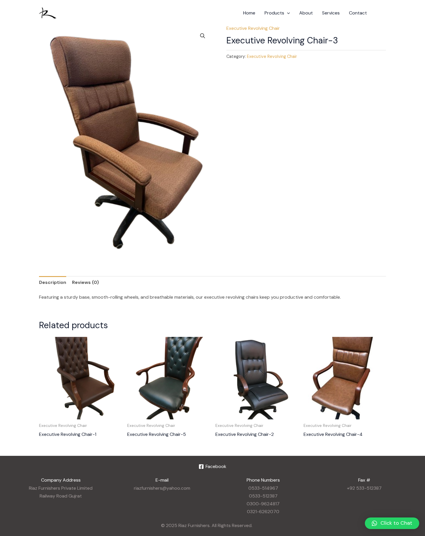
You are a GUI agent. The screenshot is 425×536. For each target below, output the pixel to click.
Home (249, 13)
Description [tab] (52, 282)
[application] (287, 13)
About (306, 13)
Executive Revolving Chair (253, 28)
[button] (202, 36)
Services (331, 13)
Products (274, 13)
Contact (358, 13)
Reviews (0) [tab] (85, 282)
